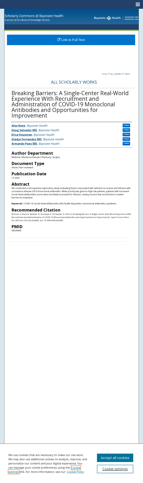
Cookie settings (115, 469)
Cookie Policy (75, 472)
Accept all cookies (115, 457)
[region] (71, 463)
